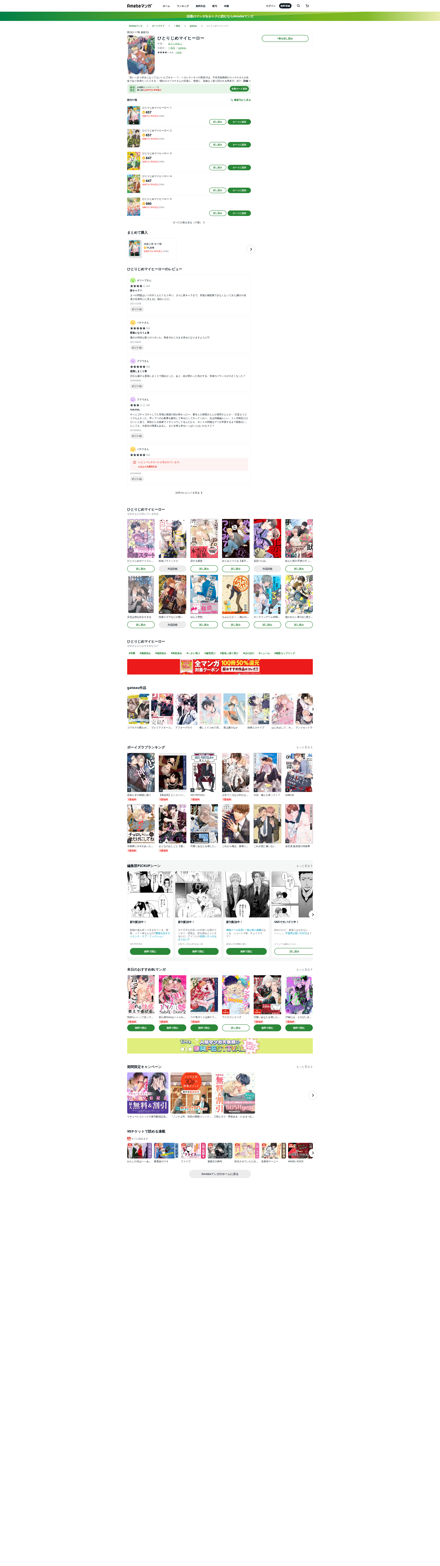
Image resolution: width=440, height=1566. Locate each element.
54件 (179, 52)
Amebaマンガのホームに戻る (220, 1174)
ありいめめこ (175, 43)
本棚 (226, 6)
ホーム (166, 6)
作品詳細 (172, 568)
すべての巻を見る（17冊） (187, 222)
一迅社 (171, 47)
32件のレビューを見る (187, 492)
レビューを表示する (147, 466)
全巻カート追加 (239, 88)
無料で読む (150, 951)
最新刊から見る (242, 99)
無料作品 (200, 6)
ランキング (183, 6)
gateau (182, 47)
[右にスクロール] (251, 249)
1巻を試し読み (285, 38)
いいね (138, 309)
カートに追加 (239, 121)
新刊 (214, 6)
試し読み (217, 121)
